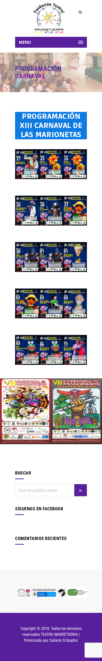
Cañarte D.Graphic (63, 640)
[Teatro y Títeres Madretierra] (48, 17)
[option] (25, 411)
